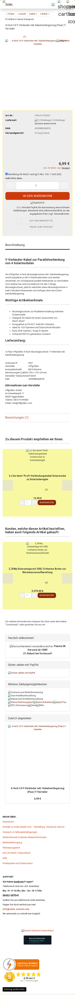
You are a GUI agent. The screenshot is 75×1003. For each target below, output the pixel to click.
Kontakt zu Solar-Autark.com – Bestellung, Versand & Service (33, 827)
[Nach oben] (9, 995)
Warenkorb (47, 502)
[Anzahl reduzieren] (22, 502)
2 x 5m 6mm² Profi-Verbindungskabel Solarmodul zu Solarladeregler (37, 477)
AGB (5, 858)
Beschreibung (15, 245)
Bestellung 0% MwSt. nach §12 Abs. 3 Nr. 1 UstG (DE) (34, 174)
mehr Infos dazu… (14, 178)
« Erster (10, 13)
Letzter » (44, 13)
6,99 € (37, 798)
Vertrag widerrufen (14, 989)
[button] (10, 185)
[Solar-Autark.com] (8, 4)
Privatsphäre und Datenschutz (18, 863)
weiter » (33, 13)
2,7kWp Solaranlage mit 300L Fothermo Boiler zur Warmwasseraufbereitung (37, 570)
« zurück (22, 13)
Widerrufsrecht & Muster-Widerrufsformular (24, 837)
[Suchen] (53, 4)
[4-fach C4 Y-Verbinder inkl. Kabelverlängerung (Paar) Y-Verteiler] (37, 71)
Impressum (8, 821)
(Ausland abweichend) (45, 123)
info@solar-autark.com (16, 909)
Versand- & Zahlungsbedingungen (20, 832)
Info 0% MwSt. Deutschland (16, 853)
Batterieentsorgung (12, 842)
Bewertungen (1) (17, 417)
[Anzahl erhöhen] (34, 502)
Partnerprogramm (11, 847)
